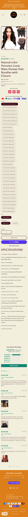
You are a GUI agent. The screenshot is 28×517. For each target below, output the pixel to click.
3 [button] (14, 466)
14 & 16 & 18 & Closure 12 (10, 107)
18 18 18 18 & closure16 (9, 191)
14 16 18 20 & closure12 (9, 181)
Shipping (3, 81)
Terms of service (14, 511)
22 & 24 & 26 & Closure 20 (10, 120)
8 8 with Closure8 (7, 127)
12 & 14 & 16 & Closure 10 (10, 104)
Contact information (15, 513)
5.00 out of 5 (18, 350)
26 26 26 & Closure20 (8, 161)
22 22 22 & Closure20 (8, 154)
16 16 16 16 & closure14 (9, 184)
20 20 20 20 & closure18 (9, 198)
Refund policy (23, 509)
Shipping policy (22, 511)
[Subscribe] (22, 477)
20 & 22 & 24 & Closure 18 (10, 117)
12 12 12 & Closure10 (8, 137)
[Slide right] (17, 53)
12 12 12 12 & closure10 (9, 171)
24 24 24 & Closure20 (8, 157)
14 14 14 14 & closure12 (9, 177)
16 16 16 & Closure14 (8, 144)
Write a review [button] (14, 365)
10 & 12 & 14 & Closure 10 (10, 124)
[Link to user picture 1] (4, 403)
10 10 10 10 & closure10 (9, 167)
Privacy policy (7, 511)
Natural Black (6, 217)
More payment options (14, 245)
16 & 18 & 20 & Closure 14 (10, 110)
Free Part (15, 223)
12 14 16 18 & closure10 (9, 174)
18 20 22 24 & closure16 (9, 194)
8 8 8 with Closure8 (8, 130)
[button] (3, 14)
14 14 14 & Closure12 (8, 141)
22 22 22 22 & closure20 (9, 204)
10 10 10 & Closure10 (8, 134)
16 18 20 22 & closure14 (9, 188)
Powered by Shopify (15, 509)
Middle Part (6, 223)
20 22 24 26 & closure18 (9, 201)
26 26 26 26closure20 (8, 211)
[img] (4, 375)
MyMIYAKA (8, 509)
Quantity (3, 229)
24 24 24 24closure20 (8, 208)
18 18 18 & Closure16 (8, 147)
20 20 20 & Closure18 (8, 151)
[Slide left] (10, 53)
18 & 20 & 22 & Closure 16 (10, 114)
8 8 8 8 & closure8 (7, 164)
